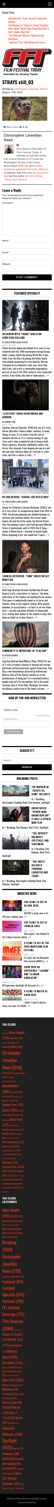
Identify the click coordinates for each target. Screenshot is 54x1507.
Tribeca (17, 1183)
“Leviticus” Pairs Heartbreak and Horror (26, 42)
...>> (24, 916)
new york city (12, 1138)
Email (6, 252)
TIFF (10, 1175)
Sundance (10, 1162)
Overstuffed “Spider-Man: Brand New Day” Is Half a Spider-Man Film (28, 30)
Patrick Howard (13, 1142)
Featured (12, 1281)
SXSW (11, 1171)
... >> (47, 375)
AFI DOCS (16, 1216)
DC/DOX (6, 1276)
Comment (8, 203)
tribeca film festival (11, 1187)
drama (14, 1092)
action (5, 1033)
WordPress (31, 1502)
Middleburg (14, 1125)
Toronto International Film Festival (13, 1464)
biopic (15, 1042)
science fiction (9, 1154)
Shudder (11, 1158)
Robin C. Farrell (10, 1146)
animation (15, 1038)
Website (6, 264)
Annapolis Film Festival (12, 1220)
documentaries (9, 1081)
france (18, 1096)
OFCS (30, 159)
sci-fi (17, 1150)
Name (6, 240)
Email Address (11, 719)
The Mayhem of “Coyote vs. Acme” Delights (28, 25)
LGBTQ (19, 1115)
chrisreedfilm (12, 1046)
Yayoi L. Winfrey (17, 1488)
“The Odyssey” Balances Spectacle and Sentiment (26, 37)
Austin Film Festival (10, 1224)
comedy (7, 1073)
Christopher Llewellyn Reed (30, 89)
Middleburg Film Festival (13, 1129)
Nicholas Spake (12, 1402)
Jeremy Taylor (15, 1367)
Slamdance (13, 1422)
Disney (10, 1077)
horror (9, 1110)
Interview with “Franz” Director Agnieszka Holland (27, 20)
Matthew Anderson (12, 1375)
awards (6, 1043)
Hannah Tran (12, 1104)
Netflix (8, 1133)
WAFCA (23, 165)
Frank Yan (17, 1329)
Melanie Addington (12, 1385)
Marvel (6, 1120)
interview (8, 1114)
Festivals (12, 1301)
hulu (21, 1111)
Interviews (12, 1362)
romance (7, 1150)
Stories (17, 1448)
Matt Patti (12, 1380)
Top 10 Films (20, 1175)
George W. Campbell (10, 1100)
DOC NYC (18, 1276)
